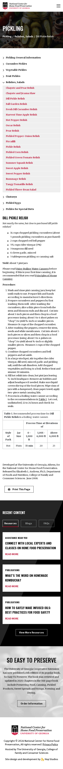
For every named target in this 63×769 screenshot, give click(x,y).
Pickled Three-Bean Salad (21, 189)
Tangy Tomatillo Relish (19, 184)
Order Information (33, 704)
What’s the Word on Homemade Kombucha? (26, 577)
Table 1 (43, 399)
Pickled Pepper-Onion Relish (23, 136)
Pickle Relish (13, 146)
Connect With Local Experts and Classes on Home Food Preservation (30, 545)
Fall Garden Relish (16, 104)
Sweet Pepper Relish (18, 173)
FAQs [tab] (46, 523)
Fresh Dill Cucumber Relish (21, 109)
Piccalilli (10, 141)
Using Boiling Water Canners (32, 268)
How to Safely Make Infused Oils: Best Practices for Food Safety (28, 610)
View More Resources (31, 632)
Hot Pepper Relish (16, 120)
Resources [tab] (10, 523)
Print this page (20, 489)
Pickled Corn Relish (17, 152)
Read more (12, 554)
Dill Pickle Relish (15, 98)
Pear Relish (12, 130)
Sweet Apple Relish (17, 168)
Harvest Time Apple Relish (21, 114)
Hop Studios (51, 759)
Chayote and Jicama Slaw (20, 93)
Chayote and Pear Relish (20, 87)
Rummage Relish (16, 178)
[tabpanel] (31, 584)
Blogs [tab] (28, 523)
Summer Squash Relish (19, 162)
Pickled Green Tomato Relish (23, 157)
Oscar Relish (13, 125)
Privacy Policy (50, 744)
